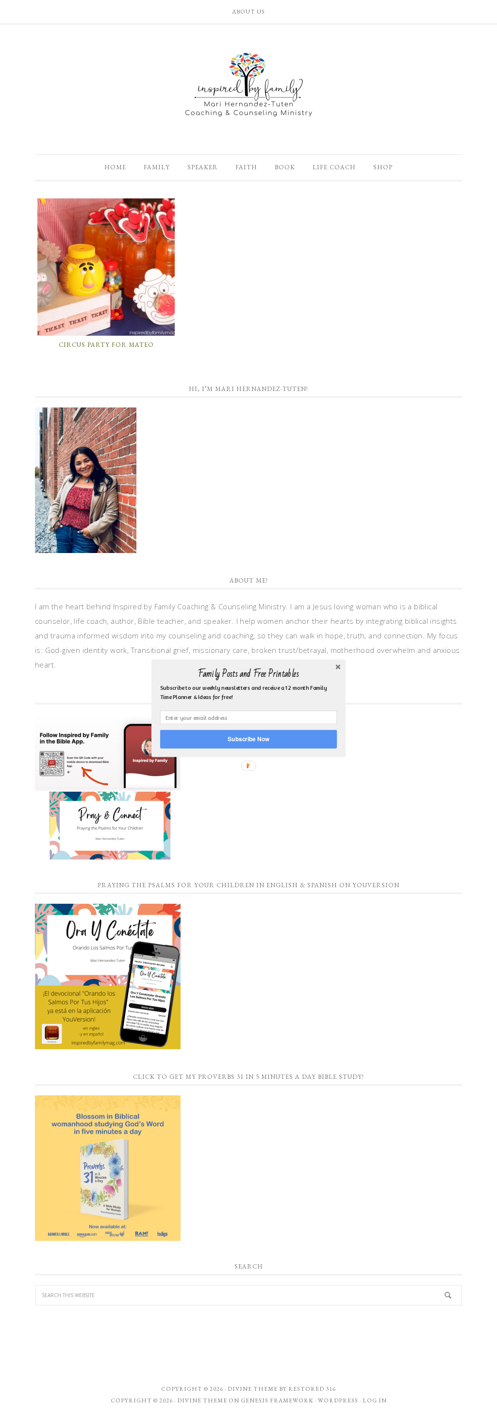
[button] (248, 674)
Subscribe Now (248, 738)
